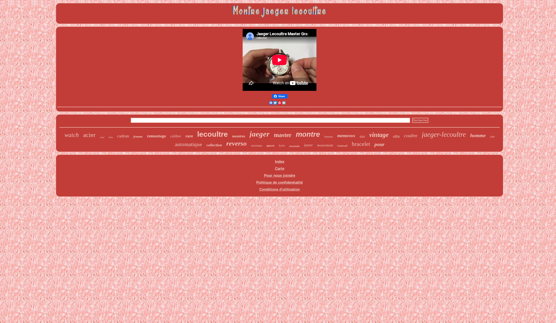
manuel (342, 145)
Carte (279, 168)
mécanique (256, 145)
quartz (270, 145)
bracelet (361, 144)
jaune (308, 145)
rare (189, 136)
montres (238, 136)
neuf (102, 137)
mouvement (325, 145)
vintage (379, 134)
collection (214, 145)
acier (89, 134)
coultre (410, 135)
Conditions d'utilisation (279, 189)
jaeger (260, 134)
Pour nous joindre (279, 175)
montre (308, 134)
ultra (396, 136)
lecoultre (212, 134)
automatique (188, 144)
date (111, 137)
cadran (123, 135)
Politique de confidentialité (279, 182)
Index (279, 162)
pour (379, 144)
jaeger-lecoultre (444, 134)
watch (72, 135)
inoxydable (294, 146)
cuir (492, 136)
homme (478, 135)
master (282, 135)
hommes (328, 136)
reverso (236, 143)
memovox (346, 135)
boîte (282, 145)
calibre (175, 136)
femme (138, 136)
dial (362, 136)
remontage (156, 136)
